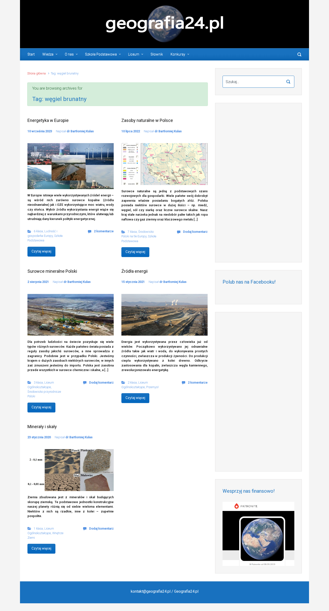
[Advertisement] (258, 182)
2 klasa (132, 382)
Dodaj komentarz (195, 231)
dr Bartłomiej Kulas (80, 131)
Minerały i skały (42, 426)
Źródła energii (134, 271)
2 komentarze (104, 231)
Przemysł (152, 387)
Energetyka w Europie (48, 120)
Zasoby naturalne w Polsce (147, 120)
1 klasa (38, 528)
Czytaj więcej (41, 251)
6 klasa (38, 231)
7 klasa (132, 231)
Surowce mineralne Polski (52, 271)
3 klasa (38, 382)
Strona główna (36, 73)
